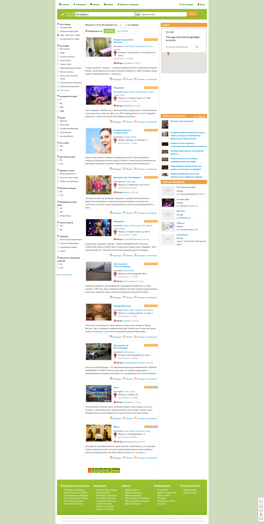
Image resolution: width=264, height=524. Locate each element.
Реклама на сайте (166, 500)
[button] (168, 52)
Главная (65, 4)
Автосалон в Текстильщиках (122, 265)
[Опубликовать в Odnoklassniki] (261, 518)
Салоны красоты (67, 56)
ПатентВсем (182, 234)
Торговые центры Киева (76, 498)
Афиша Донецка (133, 495)
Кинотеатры (65, 60)
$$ (61, 103)
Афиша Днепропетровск (137, 500)
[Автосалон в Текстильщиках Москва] (98, 271)
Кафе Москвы (103, 492)
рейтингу (109, 31)
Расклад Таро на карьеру (181, 121)
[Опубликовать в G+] (261, 510)
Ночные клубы (141, 91)
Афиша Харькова (133, 492)
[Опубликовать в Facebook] (261, 501)
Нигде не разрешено (69, 181)
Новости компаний (166, 492)
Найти (192, 14)
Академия (119, 87)
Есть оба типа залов (69, 177)
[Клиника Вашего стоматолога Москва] (98, 140)
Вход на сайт (190, 492)
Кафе (62, 52)
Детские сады (130, 181)
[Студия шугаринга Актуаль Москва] (98, 46)
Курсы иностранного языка (69, 77)
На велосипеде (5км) (69, 31)
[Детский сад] (98, 184)
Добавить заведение (129, 4)
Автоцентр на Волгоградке (121, 346)
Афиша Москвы (132, 503)
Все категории (63, 90)
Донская (63, 120)
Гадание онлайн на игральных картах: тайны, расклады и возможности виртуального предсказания (187, 135)
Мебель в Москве (105, 509)
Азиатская (64, 124)
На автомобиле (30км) (69, 39)
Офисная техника (105, 506)
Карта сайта (163, 495)
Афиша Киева (132, 489)
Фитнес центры (66, 71)
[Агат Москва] (98, 393)
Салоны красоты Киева (75, 492)
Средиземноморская (69, 128)
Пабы (150, 91)
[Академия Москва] (98, 94)
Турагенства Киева (73, 503)
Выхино (126, 192)
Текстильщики (129, 281)
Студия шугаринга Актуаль (123, 40)
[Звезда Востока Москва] (98, 311)
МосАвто (181, 211)
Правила (161, 503)
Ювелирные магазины (69, 86)
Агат (116, 387)
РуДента (181, 223)
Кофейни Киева (104, 503)
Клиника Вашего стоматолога (122, 131)
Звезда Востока (122, 305)
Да (61, 149)
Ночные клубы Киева (106, 489)
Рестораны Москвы (105, 498)
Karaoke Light (183, 199)
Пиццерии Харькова (106, 500)
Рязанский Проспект (132, 239)
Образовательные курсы (71, 68)
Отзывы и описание (147, 79)
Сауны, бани (65, 64)
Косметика (128, 46)
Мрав (116, 426)
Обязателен (65, 215)
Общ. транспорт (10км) (70, 35)
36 (105, 470)
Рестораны (65, 48)
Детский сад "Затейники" (127, 177)
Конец (115, 470)
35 (100, 470)
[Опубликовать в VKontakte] (261, 514)
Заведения (80, 4)
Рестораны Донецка (74, 500)
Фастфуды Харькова (106, 495)
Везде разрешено (68, 173)
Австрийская (65, 132)
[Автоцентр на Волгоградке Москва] (98, 351)
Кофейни (139, 310)
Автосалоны (129, 270)
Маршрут (117, 79)
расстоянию (122, 31)
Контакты (162, 498)
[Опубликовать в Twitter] (261, 505)
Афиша (109, 4)
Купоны (96, 4)
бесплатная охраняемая (71, 239)
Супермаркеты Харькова (76, 495)
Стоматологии (130, 136)
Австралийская (66, 136)
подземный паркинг (68, 247)
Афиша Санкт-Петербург (137, 498)
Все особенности (64, 274)
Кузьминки (127, 63)
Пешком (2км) (66, 27)
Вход (202, 4)
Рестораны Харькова (74, 489)
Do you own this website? (177, 47)
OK (196, 47)
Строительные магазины (71, 82)
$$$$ (62, 110)
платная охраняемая (69, 243)
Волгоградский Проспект (134, 362)
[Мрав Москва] (98, 432)
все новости (199, 116)
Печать (129, 79)
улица (62, 251)
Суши (147, 431)
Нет (61, 146)
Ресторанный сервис (186, 187)
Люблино (127, 320)
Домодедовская (130, 441)
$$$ (61, 107)
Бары (126, 91)
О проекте (162, 489)
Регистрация (187, 4)
